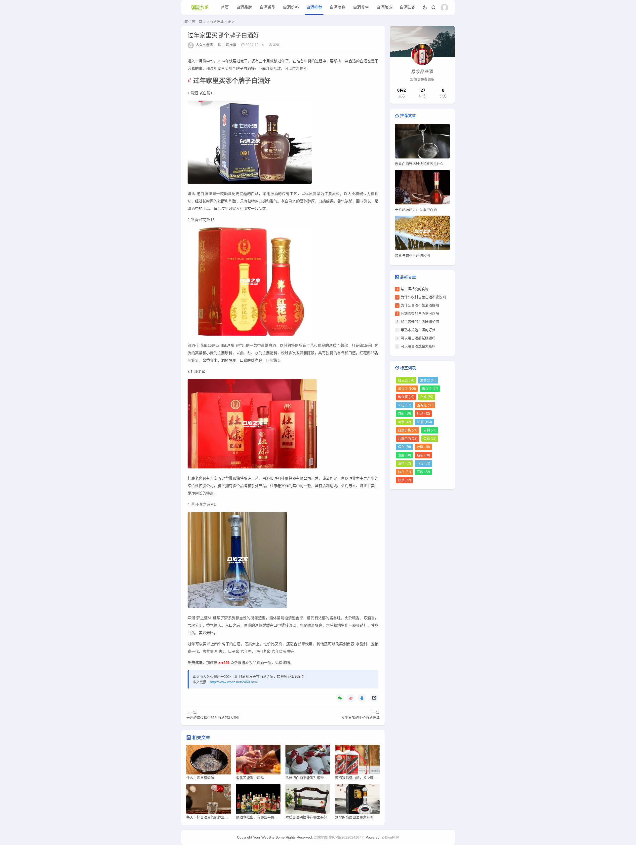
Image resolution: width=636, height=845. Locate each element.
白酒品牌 (244, 7)
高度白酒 (407, 438)
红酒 (423, 413)
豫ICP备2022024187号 (347, 837)
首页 (225, 7)
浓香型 (407, 388)
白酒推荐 (314, 7)
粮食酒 (406, 397)
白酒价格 (291, 7)
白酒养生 (361, 7)
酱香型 (430, 388)
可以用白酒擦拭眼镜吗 (418, 338)
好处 (404, 480)
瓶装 (423, 455)
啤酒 (404, 422)
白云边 (406, 380)
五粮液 (425, 405)
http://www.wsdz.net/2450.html (234, 682)
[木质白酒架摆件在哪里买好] (307, 800)
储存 (404, 472)
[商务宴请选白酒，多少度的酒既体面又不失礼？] (357, 761)
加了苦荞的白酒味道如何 (420, 322)
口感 (429, 438)
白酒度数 (338, 7)
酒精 (404, 463)
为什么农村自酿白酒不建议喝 (423, 297)
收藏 (423, 447)
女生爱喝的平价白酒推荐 (360, 718)
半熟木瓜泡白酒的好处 (418, 330)
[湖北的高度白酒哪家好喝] (357, 800)
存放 (426, 397)
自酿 (404, 413)
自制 (429, 430)
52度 (424, 422)
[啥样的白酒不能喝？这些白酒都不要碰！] (307, 761)
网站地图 (321, 837)
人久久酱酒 (204, 45)
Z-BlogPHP (390, 837)
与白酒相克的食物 (415, 289)
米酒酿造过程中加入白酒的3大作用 (213, 718)
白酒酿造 (384, 7)
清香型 (428, 380)
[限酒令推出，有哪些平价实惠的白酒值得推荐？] (258, 800)
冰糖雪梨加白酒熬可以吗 (420, 313)
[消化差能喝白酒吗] (258, 761)
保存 (404, 447)
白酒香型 (268, 7)
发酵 (404, 455)
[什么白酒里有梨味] (208, 761)
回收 (423, 472)
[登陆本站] (444, 8)
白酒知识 (408, 7)
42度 (423, 463)
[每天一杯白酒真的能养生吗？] (208, 800)
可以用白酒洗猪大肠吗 (418, 346)
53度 (404, 405)
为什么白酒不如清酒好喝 (420, 305)
